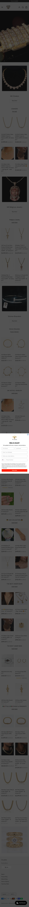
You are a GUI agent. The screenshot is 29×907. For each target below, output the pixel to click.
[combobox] (4, 460)
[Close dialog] (27, 434)
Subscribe (14, 470)
